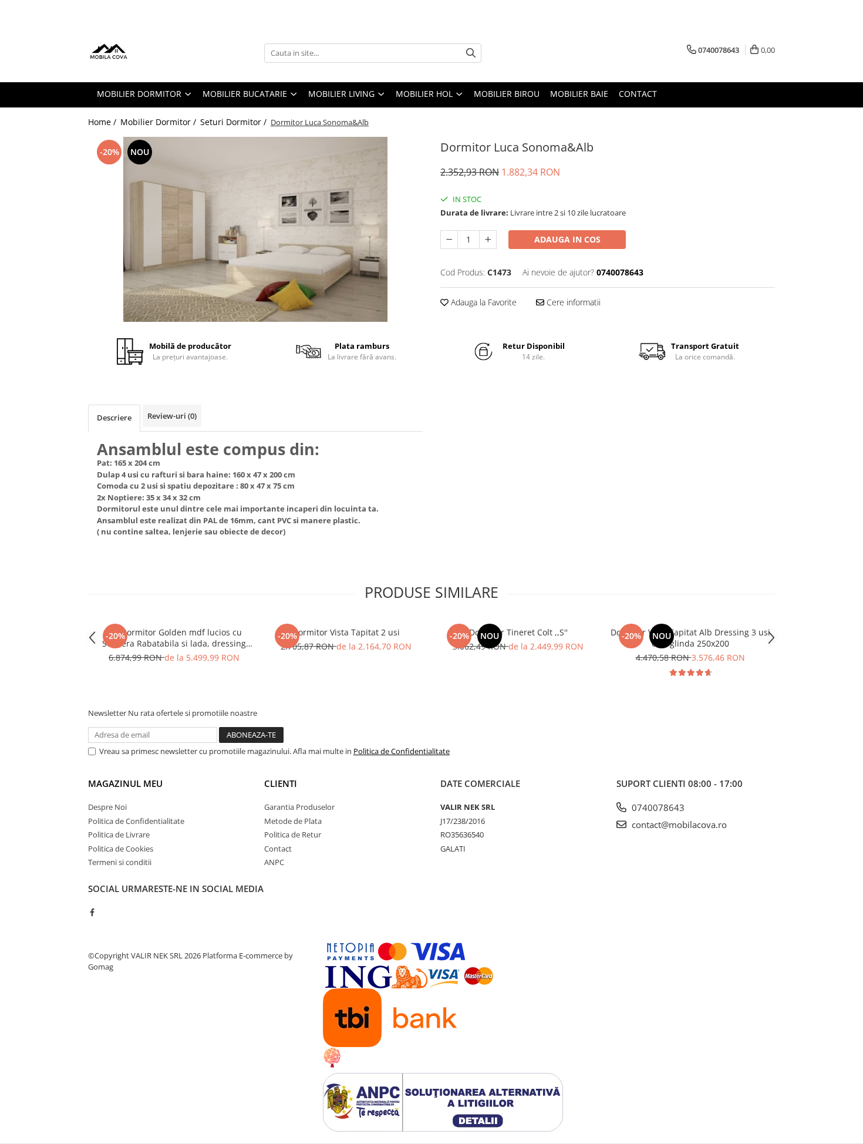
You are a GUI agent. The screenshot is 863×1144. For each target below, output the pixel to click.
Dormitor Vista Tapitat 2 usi (346, 632)
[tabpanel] (255, 229)
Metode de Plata (293, 821)
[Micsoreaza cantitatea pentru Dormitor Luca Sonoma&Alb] (449, 239)
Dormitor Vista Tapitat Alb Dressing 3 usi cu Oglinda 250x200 (690, 638)
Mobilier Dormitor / (159, 121)
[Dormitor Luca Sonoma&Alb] (255, 229)
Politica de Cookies (120, 848)
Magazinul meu (125, 783)
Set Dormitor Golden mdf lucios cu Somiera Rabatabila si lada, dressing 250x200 (174, 638)
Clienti (280, 783)
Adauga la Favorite (483, 302)
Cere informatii (572, 302)
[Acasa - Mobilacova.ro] (146, 52)
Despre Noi (107, 807)
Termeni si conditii (119, 862)
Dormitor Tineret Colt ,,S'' (518, 632)
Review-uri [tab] (172, 416)
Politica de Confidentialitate (401, 751)
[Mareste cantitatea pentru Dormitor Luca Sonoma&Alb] (488, 239)
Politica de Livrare (119, 834)
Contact (278, 848)
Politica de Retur (292, 834)
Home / (103, 121)
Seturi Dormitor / (234, 121)
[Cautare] (470, 53)
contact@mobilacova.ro (678, 824)
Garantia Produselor (299, 807)
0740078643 (657, 807)
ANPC (274, 862)
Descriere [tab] (114, 417)
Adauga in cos (567, 239)
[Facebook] (92, 912)
